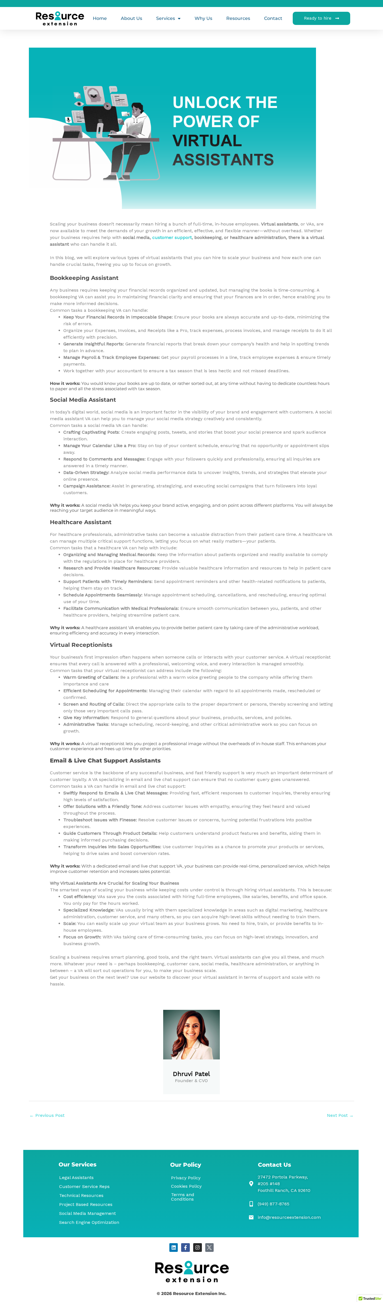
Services (165, 18)
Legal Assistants (76, 1177)
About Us (131, 18)
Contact (273, 18)
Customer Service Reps (84, 1186)
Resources (238, 18)
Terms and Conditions (182, 1197)
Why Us (203, 18)
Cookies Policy (186, 1186)
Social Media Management (87, 1213)
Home (100, 18)
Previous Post (46, 1115)
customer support (172, 237)
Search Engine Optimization (89, 1222)
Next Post (340, 1115)
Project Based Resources (85, 1204)
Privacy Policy (185, 1177)
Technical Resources (81, 1195)
